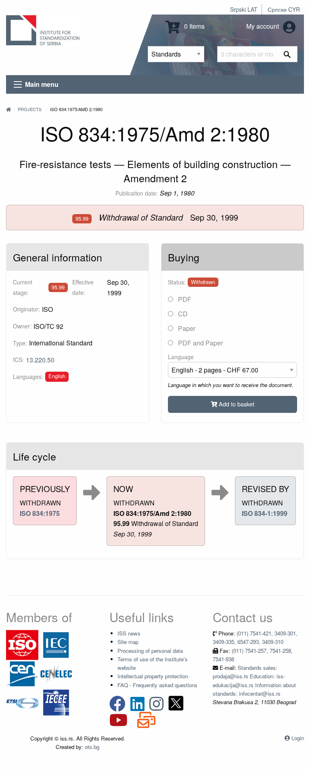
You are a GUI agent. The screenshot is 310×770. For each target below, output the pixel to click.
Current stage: (22, 287)
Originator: (26, 309)
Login (297, 738)
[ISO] (22, 644)
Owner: (22, 326)
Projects (30, 109)
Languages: (28, 376)
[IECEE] (56, 701)
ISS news (128, 633)
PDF (183, 299)
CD (182, 313)
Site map (127, 642)
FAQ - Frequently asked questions (157, 685)
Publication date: (136, 193)
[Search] (287, 54)
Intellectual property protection (152, 676)
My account (263, 26)
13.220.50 (40, 359)
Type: (20, 343)
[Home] (8, 109)
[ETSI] (22, 701)
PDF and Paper (199, 342)
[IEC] (56, 644)
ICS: (18, 360)
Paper (185, 328)
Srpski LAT (244, 9)
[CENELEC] (56, 673)
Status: (177, 282)
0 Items (193, 26)
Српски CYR (284, 9)
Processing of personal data (150, 650)
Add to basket (235, 404)
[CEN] (22, 673)
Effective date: (83, 287)
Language (181, 357)
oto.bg (92, 747)
